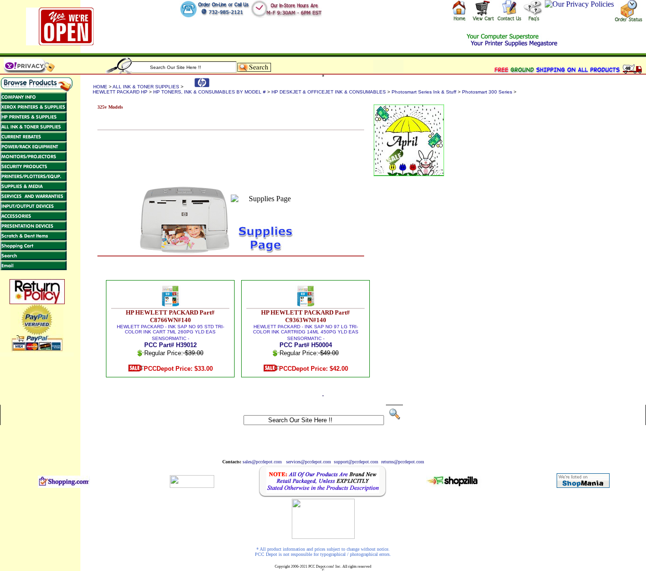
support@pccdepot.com (356, 461)
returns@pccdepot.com (402, 461)
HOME (100, 86)
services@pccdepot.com (308, 461)
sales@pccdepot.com (262, 461)
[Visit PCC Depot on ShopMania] (583, 485)
